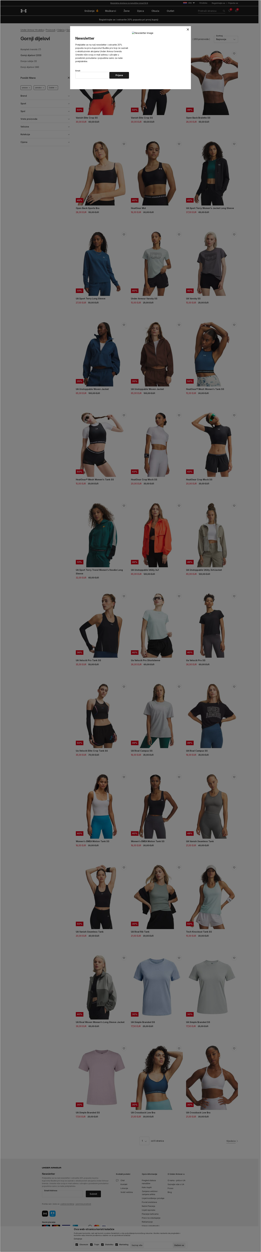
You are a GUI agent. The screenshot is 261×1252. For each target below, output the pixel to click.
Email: (78, 71)
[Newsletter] (142, 32)
